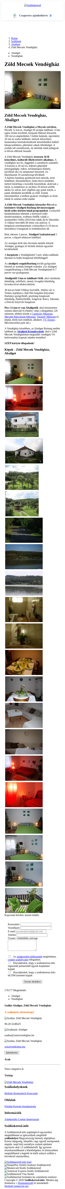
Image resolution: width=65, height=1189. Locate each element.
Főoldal (8, 1106)
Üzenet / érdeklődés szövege (23, 938)
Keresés (17, 1106)
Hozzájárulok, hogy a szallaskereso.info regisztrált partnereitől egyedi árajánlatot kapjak (31, 966)
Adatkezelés (11, 1119)
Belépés (9, 1093)
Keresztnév (14, 924)
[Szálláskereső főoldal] (18, 1162)
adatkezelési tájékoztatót (29, 956)
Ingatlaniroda (29, 1106)
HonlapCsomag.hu (14, 1186)
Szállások (16, 41)
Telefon (12, 934)
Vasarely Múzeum (46, 316)
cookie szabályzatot (18, 959)
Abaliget (15, 44)
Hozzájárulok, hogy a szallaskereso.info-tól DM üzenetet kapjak (32, 974)
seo (26, 1186)
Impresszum (32, 1119)
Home (14, 38)
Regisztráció (20, 1093)
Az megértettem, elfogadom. (32, 958)
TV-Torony (49, 319)
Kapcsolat (32, 1093)
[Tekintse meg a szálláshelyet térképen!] (18, 1082)
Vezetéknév (14, 927)
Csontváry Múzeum (42, 313)
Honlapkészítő (25, 1183)
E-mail (11, 931)
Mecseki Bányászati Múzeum (20, 316)
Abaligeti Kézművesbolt (30, 331)
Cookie (22, 1119)
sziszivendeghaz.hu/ (15, 1046)
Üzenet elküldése (32, 981)
